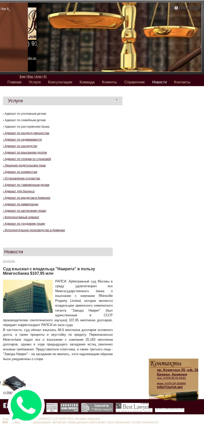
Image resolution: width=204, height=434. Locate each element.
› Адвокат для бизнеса (19, 191)
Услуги (35, 82)
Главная (14, 82)
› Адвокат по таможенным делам (26, 185)
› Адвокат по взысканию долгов (25, 152)
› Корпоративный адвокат (21, 217)
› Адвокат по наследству (20, 146)
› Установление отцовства (21, 178)
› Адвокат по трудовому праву (24, 223)
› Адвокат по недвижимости (22, 139)
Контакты (182, 82)
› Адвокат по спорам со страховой (27, 159)
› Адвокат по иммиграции (20, 204)
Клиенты (109, 82)
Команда (87, 82)
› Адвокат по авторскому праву (24, 211)
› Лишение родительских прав (24, 165)
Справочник (134, 82)
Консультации (60, 82)
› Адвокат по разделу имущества (26, 133)
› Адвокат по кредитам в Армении (26, 198)
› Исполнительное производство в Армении (34, 230)
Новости (159, 82)
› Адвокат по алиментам (20, 172)
